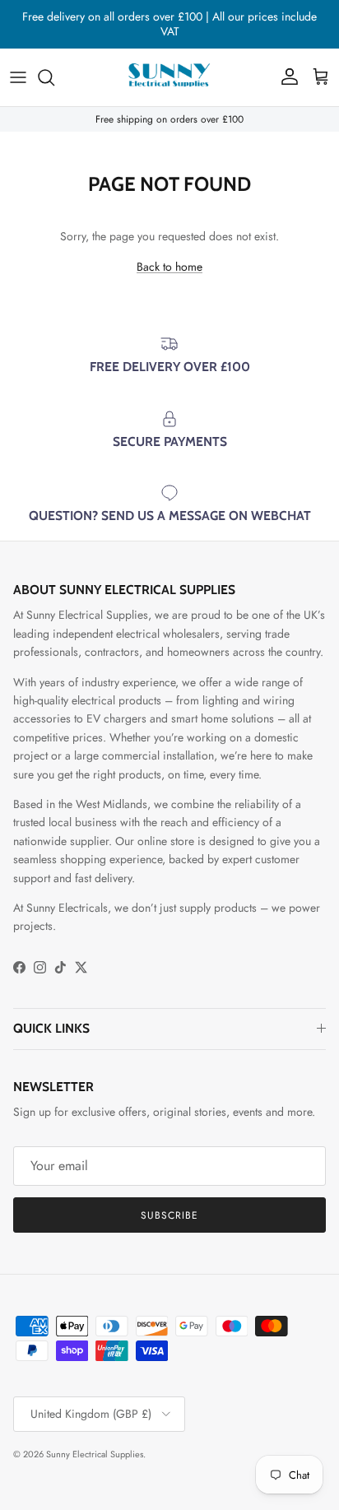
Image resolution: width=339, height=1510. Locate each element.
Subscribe (169, 1215)
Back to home (169, 266)
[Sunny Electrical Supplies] (169, 77)
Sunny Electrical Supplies (94, 1454)
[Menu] (18, 77)
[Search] (54, 77)
